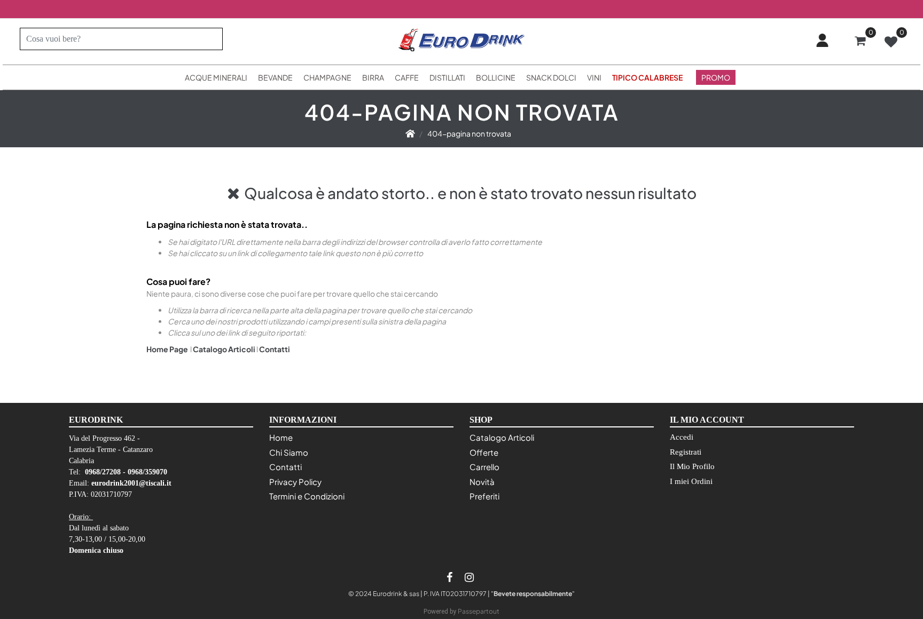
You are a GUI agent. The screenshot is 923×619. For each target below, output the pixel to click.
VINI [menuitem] (594, 77)
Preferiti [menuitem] (484, 496)
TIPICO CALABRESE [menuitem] (647, 77)
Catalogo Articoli (224, 349)
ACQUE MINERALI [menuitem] (216, 77)
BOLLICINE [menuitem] (495, 77)
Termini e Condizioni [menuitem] (307, 496)
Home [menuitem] (281, 437)
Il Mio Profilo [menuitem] (692, 466)
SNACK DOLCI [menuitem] (551, 77)
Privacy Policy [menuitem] (295, 482)
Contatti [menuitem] (285, 467)
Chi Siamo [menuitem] (288, 452)
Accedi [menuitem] (681, 437)
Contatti (274, 349)
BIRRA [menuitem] (373, 77)
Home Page (167, 349)
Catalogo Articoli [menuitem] (502, 437)
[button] (210, 39)
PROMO (715, 77)
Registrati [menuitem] (685, 452)
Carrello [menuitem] (484, 467)
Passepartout (478, 611)
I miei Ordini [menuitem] (691, 481)
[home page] (410, 133)
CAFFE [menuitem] (407, 77)
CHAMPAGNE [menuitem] (327, 77)
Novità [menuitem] (482, 482)
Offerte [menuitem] (484, 452)
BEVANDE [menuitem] (275, 77)
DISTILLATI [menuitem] (447, 77)
